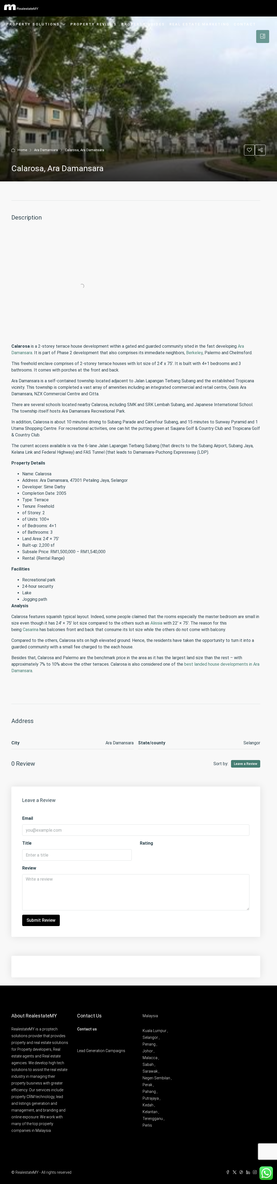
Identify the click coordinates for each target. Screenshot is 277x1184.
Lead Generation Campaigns (101, 1051)
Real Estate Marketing (199, 24)
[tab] (262, 36)
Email (27, 818)
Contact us (87, 1029)
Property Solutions (33, 24)
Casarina (30, 629)
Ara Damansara (46, 150)
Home (22, 150)
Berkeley (194, 352)
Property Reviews (93, 24)
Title (27, 843)
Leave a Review (245, 764)
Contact (245, 24)
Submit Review (41, 920)
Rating (146, 843)
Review (29, 868)
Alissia (156, 623)
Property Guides (143, 24)
